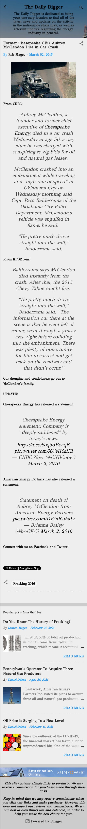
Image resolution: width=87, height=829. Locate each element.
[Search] (81, 8)
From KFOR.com (16, 259)
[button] (81, 44)
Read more (74, 656)
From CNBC (12, 104)
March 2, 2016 (43, 463)
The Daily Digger (43, 7)
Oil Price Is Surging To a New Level (33, 720)
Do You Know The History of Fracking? (36, 621)
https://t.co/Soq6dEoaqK (43, 445)
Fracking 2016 (24, 584)
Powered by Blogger (46, 821)
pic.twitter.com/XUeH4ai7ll (43, 451)
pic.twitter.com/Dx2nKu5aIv (43, 519)
